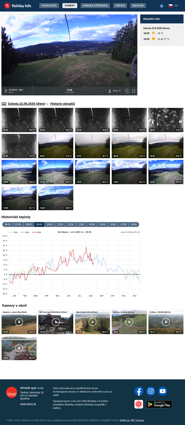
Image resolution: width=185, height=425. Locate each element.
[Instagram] (150, 391)
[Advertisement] (162, 71)
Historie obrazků (62, 103)
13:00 (81, 224)
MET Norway (137, 420)
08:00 (29, 224)
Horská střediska (95, 5)
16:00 (113, 224)
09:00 (39, 224)
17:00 (123, 224)
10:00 (50, 224)
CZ (176, 5)
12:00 (71, 224)
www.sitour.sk (28, 403)
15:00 (102, 224)
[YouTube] (162, 391)
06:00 (7, 224)
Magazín (138, 5)
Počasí (120, 5)
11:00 (60, 224)
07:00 (18, 224)
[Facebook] (139, 391)
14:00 (92, 224)
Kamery (70, 5)
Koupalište (49, 5)
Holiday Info (14, 3)
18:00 (134, 224)
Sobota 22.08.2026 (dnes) (26, 103)
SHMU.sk (125, 420)
